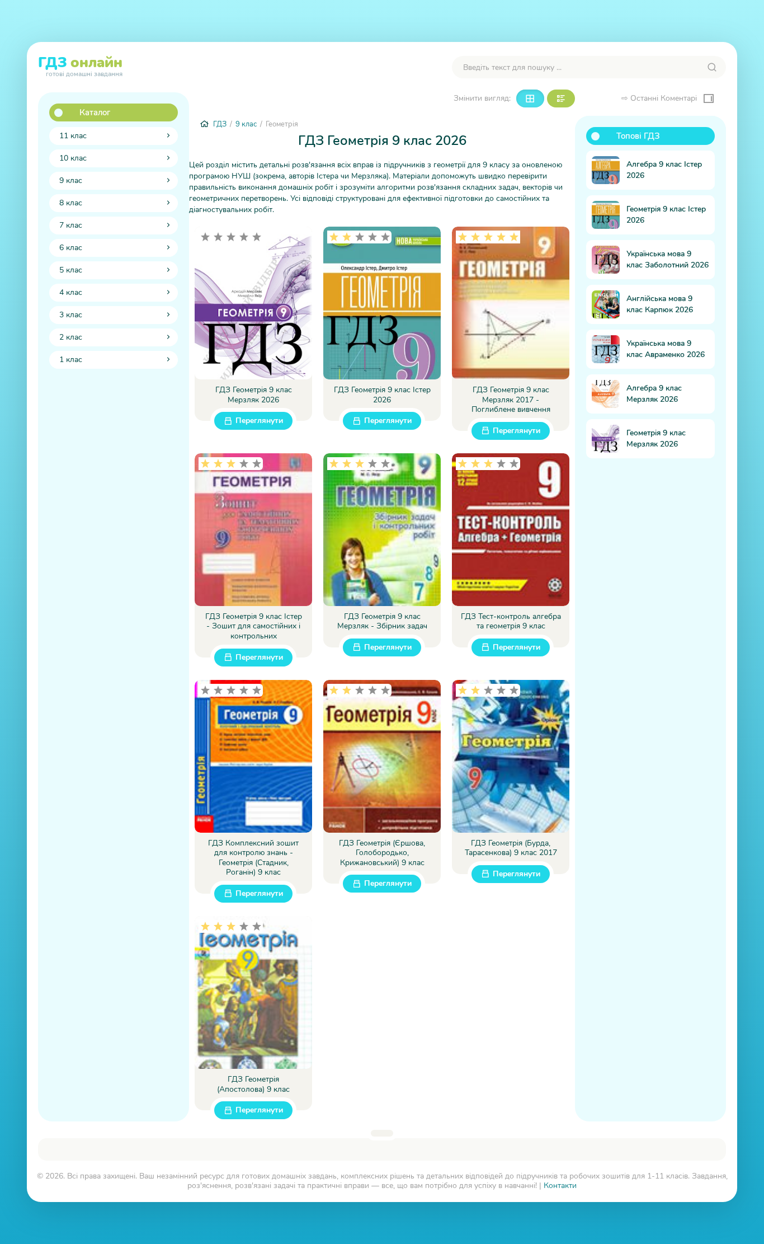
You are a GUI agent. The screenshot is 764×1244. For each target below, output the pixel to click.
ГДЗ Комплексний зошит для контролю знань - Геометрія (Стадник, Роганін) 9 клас (253, 857)
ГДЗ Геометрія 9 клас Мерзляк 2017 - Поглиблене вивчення (510, 400)
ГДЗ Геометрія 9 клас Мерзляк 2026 (253, 395)
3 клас (70, 314)
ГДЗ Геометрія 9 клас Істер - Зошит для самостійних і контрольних (253, 626)
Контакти (560, 1185)
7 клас (70, 225)
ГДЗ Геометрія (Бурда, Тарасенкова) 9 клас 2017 (511, 848)
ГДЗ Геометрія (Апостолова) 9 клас (253, 1084)
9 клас (70, 180)
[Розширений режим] (561, 98)
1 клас (70, 359)
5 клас (70, 270)
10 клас (73, 158)
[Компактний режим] (530, 98)
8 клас (70, 203)
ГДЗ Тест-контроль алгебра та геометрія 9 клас (511, 621)
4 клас (70, 292)
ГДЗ (80, 65)
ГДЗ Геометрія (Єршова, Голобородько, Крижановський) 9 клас (382, 853)
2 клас (70, 337)
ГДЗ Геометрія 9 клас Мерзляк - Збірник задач (382, 621)
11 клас (73, 135)
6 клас (70, 247)
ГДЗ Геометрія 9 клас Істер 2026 (382, 395)
